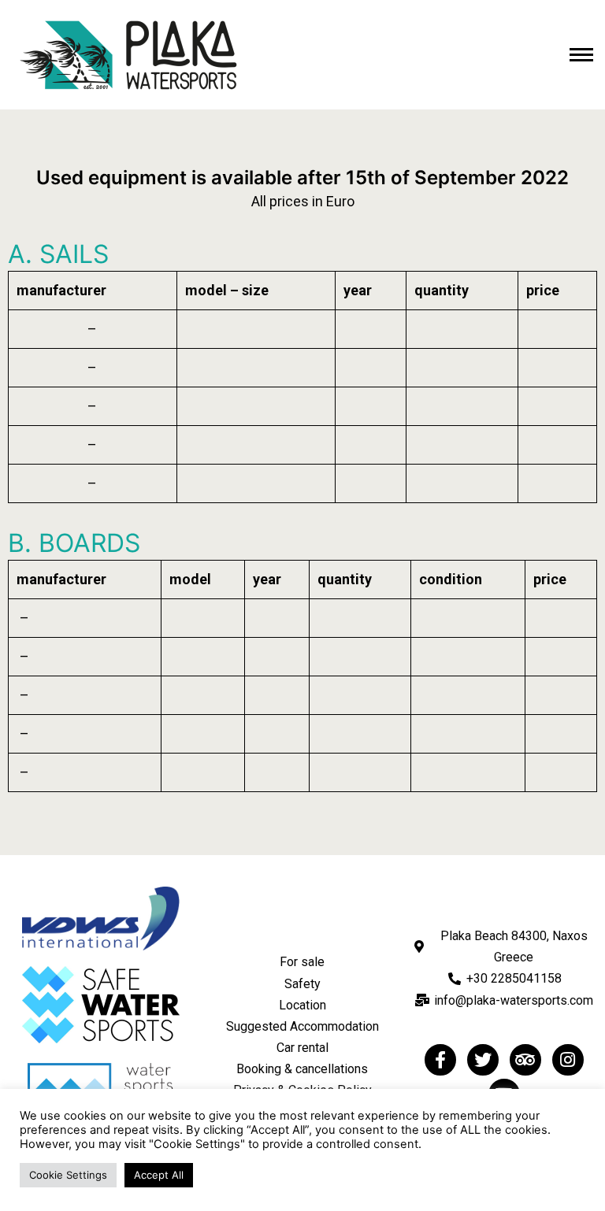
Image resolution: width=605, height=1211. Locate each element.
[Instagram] (568, 1059)
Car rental (302, 1047)
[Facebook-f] (440, 1059)
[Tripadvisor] (525, 1059)
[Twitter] (483, 1059)
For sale (302, 961)
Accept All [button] (159, 1174)
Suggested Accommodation (302, 1026)
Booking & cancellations (302, 1068)
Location (302, 1005)
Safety (302, 983)
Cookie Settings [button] (68, 1174)
